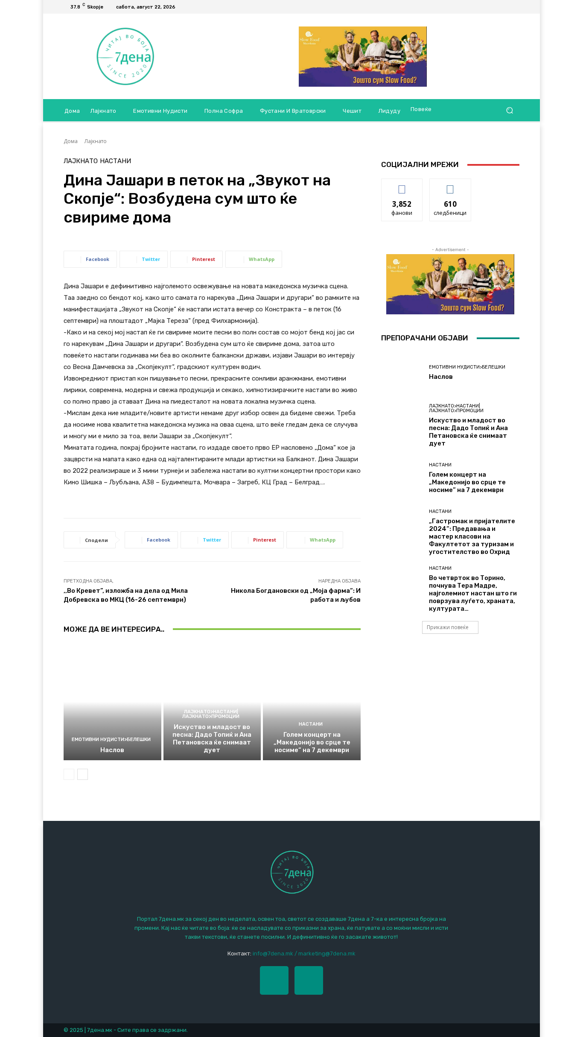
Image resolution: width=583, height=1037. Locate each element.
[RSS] (514, 7)
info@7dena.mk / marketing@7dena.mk (304, 953)
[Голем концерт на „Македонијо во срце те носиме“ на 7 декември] (312, 701)
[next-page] (82, 774)
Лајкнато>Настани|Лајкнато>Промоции (210, 714)
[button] (509, 110)
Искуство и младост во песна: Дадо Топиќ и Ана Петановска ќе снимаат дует (211, 738)
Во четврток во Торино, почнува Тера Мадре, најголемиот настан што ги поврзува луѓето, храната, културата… (473, 593)
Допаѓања (402, 185)
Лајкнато (96, 141)
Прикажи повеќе (448, 627)
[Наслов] (112, 701)
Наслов (112, 750)
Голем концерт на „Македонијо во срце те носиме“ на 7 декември (312, 742)
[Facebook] (504, 7)
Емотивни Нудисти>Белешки (111, 739)
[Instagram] (308, 980)
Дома (71, 141)
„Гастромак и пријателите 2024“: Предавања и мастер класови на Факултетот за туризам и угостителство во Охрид (472, 536)
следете (450, 185)
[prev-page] (69, 774)
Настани (115, 161)
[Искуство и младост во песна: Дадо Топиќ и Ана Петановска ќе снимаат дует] (212, 701)
